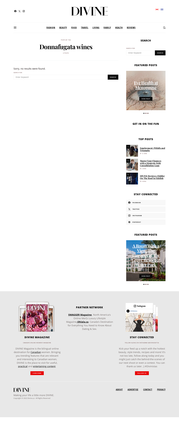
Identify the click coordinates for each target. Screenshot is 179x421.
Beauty (63, 27)
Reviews (131, 27)
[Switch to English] (156, 9)
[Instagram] (24, 11)
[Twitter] (19, 11)
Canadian (36, 352)
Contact (147, 389)
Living (96, 27)
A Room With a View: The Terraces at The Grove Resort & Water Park (146, 255)
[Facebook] (15, 11)
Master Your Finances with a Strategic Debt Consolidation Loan (150, 163)
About (119, 389)
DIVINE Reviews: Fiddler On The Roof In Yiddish (152, 177)
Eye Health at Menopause (146, 85)
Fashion (50, 27)
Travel (84, 27)
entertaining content (44, 366)
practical (23, 366)
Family (107, 27)
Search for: (18, 72)
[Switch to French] (161, 9)
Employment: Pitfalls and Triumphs (152, 149)
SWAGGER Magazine (80, 314)
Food (74, 27)
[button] (144, 113)
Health (119, 27)
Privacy (161, 389)
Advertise (133, 389)
